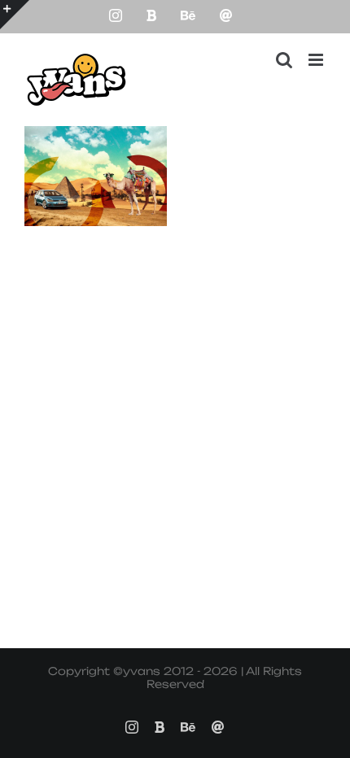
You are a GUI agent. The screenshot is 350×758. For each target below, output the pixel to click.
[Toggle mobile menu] (317, 59)
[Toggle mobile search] (284, 59)
